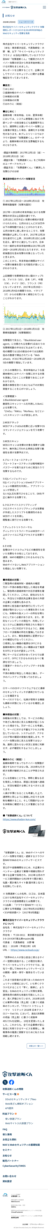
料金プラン (8, 1113)
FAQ (5, 1129)
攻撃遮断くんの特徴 (13, 1089)
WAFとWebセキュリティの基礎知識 (21, 1144)
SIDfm (13, 1207)
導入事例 (7, 1134)
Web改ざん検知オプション (19, 1103)
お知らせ (7, 1155)
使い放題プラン (13, 1118)
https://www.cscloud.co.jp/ (25, 949)
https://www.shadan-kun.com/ (19, 819)
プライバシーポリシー (37, 1224)
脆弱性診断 (15, 1217)
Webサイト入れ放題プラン (19, 1123)
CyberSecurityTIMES (14, 1165)
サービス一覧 (9, 1094)
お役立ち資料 (9, 1139)
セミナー (7, 1149)
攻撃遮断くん (15, 1196)
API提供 (9, 1108)
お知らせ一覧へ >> (36, 1046)
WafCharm (15, 1202)
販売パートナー (11, 1160)
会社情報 (25, 1224)
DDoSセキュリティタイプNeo (20, 1099)
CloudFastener (17, 1212)
